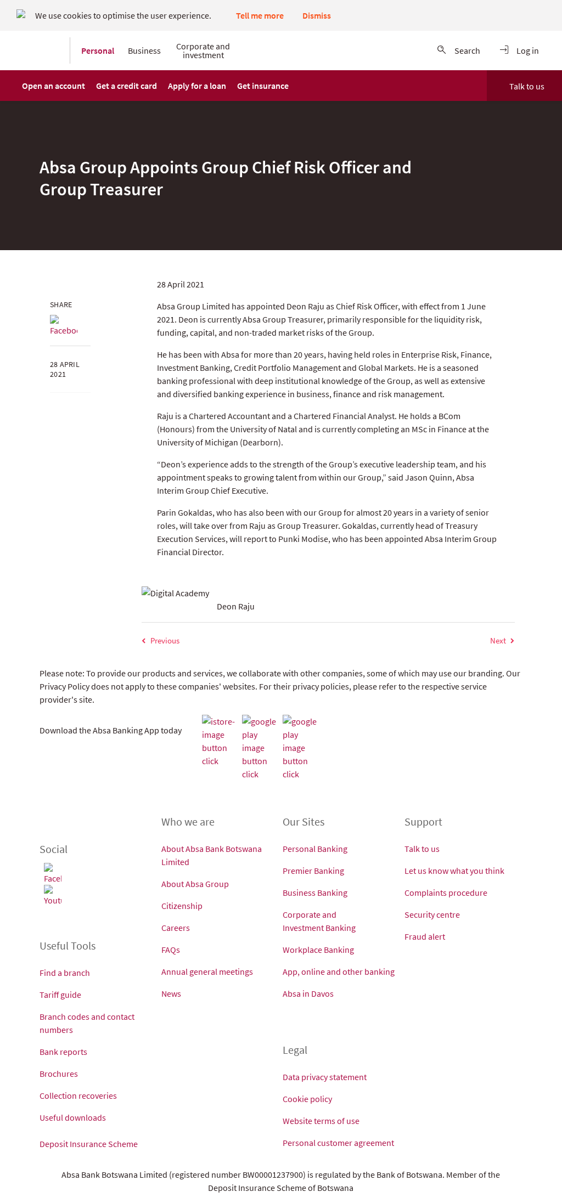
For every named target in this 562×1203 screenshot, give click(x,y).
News (171, 993)
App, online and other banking (339, 971)
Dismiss (316, 15)
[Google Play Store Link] (260, 748)
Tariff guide (60, 994)
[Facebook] (63, 326)
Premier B (301, 870)
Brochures (59, 1073)
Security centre (432, 914)
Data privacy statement (325, 1076)
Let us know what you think (454, 870)
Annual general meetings (207, 971)
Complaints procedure (445, 892)
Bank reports (63, 1051)
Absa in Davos (308, 993)
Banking (340, 927)
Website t (300, 1120)
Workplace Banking (318, 949)
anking (331, 870)
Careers (175, 927)
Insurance (89, 1143)
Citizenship (182, 905)
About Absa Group (195, 883)
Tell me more (260, 15)
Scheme (123, 1143)
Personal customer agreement (338, 1142)
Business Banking (315, 892)
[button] (53, 85)
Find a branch (65, 972)
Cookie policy (307, 1098)
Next (498, 640)
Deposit (55, 1143)
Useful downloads (73, 1117)
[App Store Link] (220, 741)
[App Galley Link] (301, 748)
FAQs (170, 949)
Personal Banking (315, 848)
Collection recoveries (78, 1095)
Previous (164, 640)
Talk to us (526, 86)
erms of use (338, 1120)
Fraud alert (424, 936)
